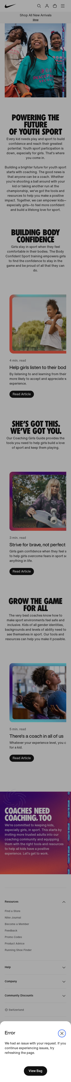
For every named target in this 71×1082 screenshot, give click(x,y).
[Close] (61, 1033)
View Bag (35, 1071)
